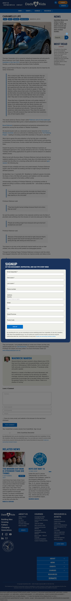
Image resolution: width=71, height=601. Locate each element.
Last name (10, 283)
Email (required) (12, 272)
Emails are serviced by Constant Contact (46, 336)
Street (8, 303)
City (8, 308)
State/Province (11, 314)
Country (9, 297)
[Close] (66, 34)
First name (10, 277)
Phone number (11, 289)
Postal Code (10, 320)
